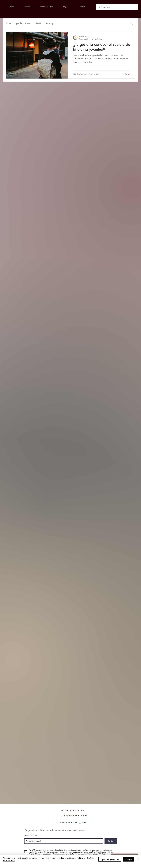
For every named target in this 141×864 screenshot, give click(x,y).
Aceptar (128, 859)
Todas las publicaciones (18, 23)
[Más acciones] (129, 37)
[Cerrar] (137, 859)
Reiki (38, 23)
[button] (131, 23)
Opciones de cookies (110, 859)
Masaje (50, 23)
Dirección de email (31, 835)
